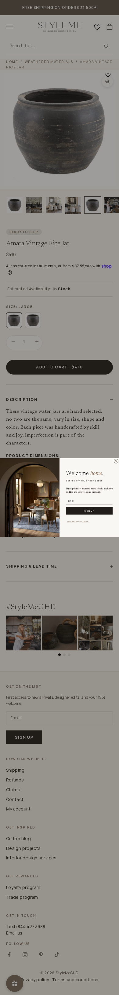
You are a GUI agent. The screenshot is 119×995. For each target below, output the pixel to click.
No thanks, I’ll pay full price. (77, 521)
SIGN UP (89, 510)
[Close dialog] (116, 461)
